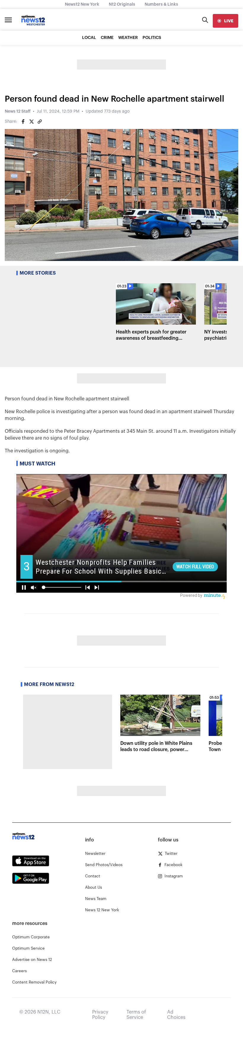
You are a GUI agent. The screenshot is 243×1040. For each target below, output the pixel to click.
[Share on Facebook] (23, 121)
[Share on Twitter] (31, 121)
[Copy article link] (39, 121)
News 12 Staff (18, 111)
